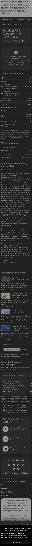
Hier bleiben (16, 542)
